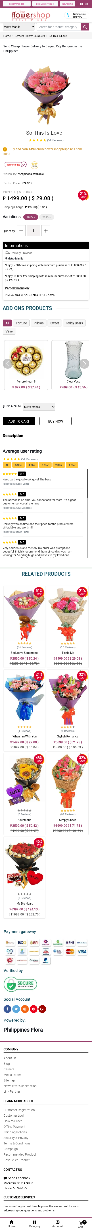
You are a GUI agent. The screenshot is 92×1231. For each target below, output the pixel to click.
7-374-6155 (19, 1188)
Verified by (13, 970)
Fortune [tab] (21, 323)
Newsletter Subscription (20, 1086)
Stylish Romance (67, 736)
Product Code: (17, 183)
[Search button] (85, 26)
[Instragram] (25, 1009)
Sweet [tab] (54, 323)
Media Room (12, 1075)
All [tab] (7, 323)
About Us (10, 1058)
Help (86, 3)
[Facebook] (7, 1009)
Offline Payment (14, 1126)
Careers (9, 1069)
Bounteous (24, 820)
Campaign (11, 1149)
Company (11, 1049)
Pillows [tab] (39, 323)
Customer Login (14, 1115)
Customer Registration (19, 1110)
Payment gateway (20, 931)
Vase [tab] (9, 331)
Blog (7, 1063)
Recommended (16, 3)
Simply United (67, 820)
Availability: (23, 174)
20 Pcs (46, 217)
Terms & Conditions (17, 1143)
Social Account (17, 999)
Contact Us (13, 1169)
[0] (81, 1222)
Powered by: (15, 1020)
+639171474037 (23, 1183)
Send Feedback (19, 1178)
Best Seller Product (45, 3)
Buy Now (55, 421)
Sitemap (9, 1080)
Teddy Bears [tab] (74, 323)
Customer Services (19, 1197)
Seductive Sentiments (24, 653)
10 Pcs (31, 217)
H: (46, 295)
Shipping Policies (15, 1132)
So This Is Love (58, 36)
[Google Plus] (42, 1009)
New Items (67, 3)
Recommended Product (20, 1154)
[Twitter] (16, 1009)
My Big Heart (25, 903)
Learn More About (18, 1101)
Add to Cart (18, 421)
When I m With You (25, 736)
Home (7, 36)
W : (29, 295)
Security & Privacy (16, 1138)
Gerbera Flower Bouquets (30, 36)
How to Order (13, 1121)
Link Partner (12, 1091)
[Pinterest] (34, 1009)
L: (12, 295)
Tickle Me (68, 653)
